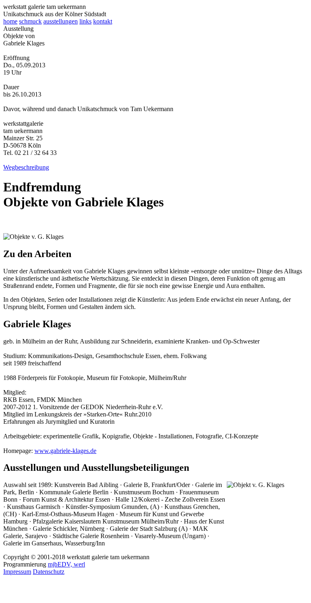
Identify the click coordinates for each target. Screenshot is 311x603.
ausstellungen (60, 21)
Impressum (17, 571)
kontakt (102, 21)
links (85, 21)
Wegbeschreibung (26, 167)
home (10, 21)
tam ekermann (44, 6)
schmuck (30, 21)
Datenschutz (48, 571)
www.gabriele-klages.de (65, 450)
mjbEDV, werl (66, 564)
